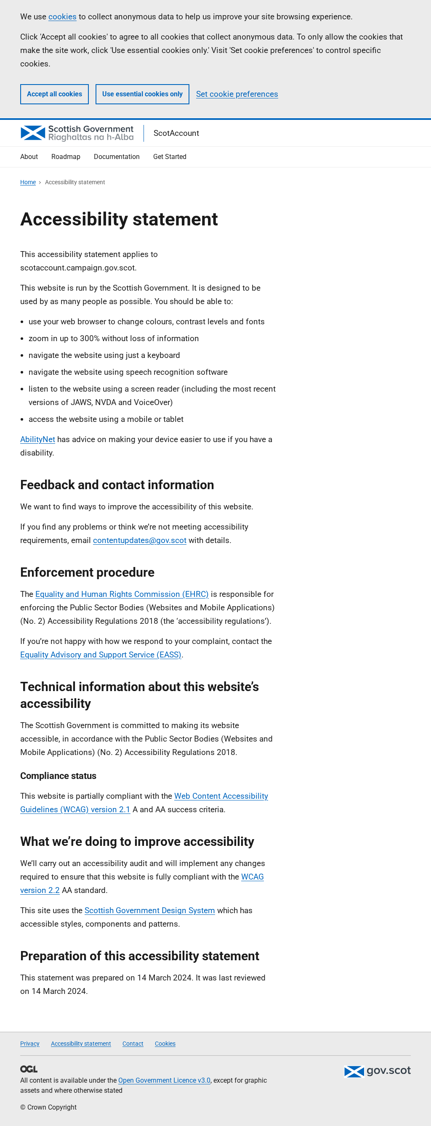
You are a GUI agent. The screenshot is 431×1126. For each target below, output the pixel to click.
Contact (133, 1043)
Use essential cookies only (142, 94)
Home (28, 182)
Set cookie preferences (237, 94)
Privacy (30, 1043)
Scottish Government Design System (150, 910)
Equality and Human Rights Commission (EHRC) (122, 594)
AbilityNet (37, 439)
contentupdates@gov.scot (139, 540)
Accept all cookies (54, 94)
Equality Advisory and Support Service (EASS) (100, 655)
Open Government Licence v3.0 (164, 1080)
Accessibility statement (81, 1043)
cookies (62, 16)
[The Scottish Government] (377, 1071)
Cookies (165, 1043)
